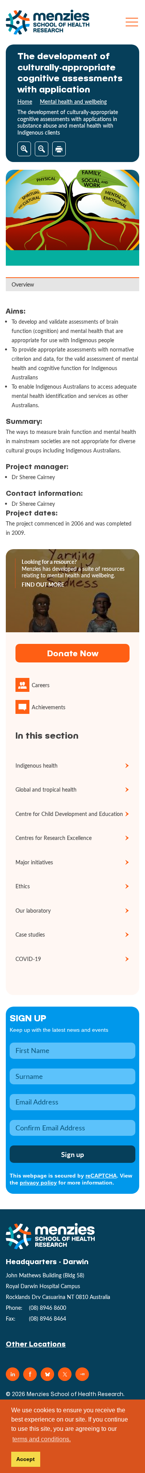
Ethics (22, 886)
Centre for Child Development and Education (69, 814)
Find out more (43, 584)
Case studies (30, 934)
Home (24, 101)
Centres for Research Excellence (53, 837)
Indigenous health (36, 765)
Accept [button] (25, 1459)
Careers (40, 685)
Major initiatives (34, 862)
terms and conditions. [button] (41, 1439)
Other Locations (36, 1344)
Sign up (28, 1017)
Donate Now (72, 653)
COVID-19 (28, 959)
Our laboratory (33, 910)
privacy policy (38, 1182)
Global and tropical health (46, 789)
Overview (23, 284)
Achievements (48, 707)
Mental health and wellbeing (73, 101)
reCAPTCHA (101, 1176)
